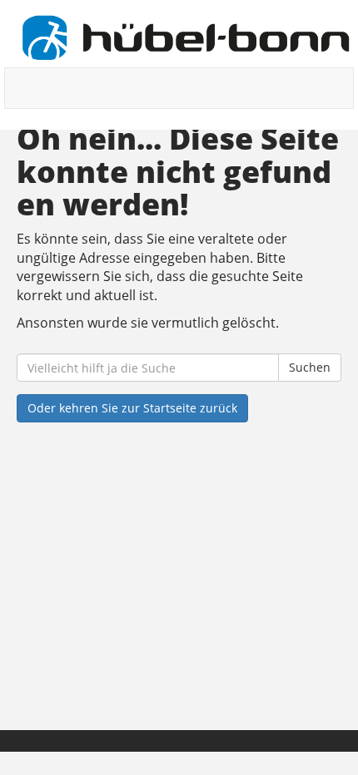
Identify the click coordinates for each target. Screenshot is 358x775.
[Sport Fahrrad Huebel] (185, 37)
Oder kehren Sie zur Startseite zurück (132, 408)
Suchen (310, 367)
